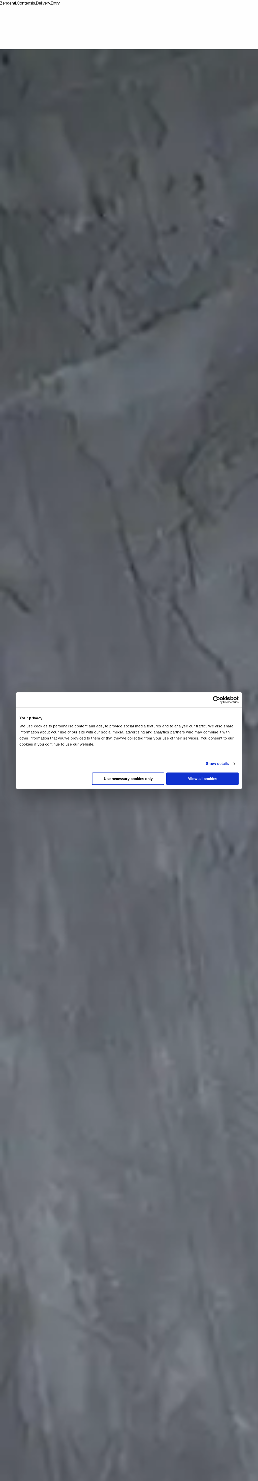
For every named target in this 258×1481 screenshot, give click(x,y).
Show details (217, 763)
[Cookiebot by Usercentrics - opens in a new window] (217, 700)
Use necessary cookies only (128, 778)
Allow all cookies (202, 778)
